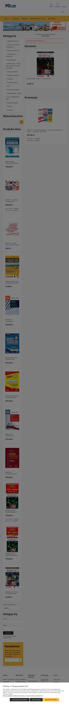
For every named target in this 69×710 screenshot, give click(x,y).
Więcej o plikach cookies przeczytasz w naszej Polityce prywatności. (23, 696)
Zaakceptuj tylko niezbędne (19, 699)
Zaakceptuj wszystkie (51, 699)
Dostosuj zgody (36, 699)
